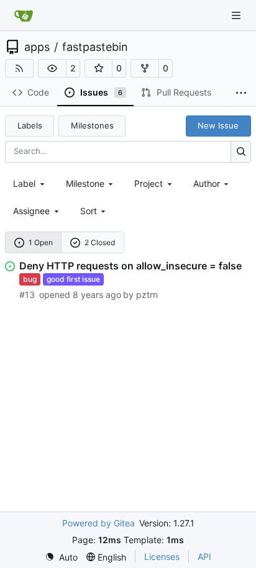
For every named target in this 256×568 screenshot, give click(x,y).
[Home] (23, 15)
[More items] (241, 93)
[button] (52, 68)
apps (37, 47)
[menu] (94, 211)
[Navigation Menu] (237, 15)
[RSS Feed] (19, 68)
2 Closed (100, 242)
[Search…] (241, 152)
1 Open (41, 242)
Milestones (92, 125)
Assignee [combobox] (31, 210)
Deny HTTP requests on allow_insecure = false (130, 265)
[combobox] (30, 183)
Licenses (162, 556)
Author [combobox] (206, 183)
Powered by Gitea (98, 523)
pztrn (147, 294)
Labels (29, 125)
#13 (27, 294)
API (204, 556)
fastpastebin (95, 47)
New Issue (218, 125)
